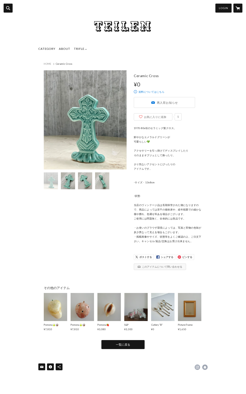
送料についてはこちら (151, 91)
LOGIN (223, 8)
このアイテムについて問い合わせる (162, 266)
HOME (47, 63)
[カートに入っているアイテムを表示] (237, 8)
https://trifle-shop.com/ (205, 367)
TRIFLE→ (80, 48)
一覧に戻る (123, 344)
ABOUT (64, 48)
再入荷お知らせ (167, 102)
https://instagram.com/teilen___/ (197, 367)
